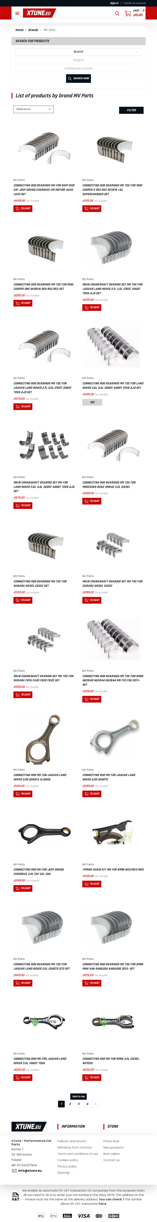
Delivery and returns (71, 1141)
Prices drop (111, 1141)
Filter (131, 110)
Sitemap (63, 1173)
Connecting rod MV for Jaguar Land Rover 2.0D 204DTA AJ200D (39, 777)
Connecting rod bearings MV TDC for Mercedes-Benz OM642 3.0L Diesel (108, 484)
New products (113, 1147)
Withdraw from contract (74, 1147)
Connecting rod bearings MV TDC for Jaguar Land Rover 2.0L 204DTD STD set (41, 966)
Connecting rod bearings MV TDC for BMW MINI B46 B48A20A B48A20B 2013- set (112, 966)
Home (19, 30)
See (92, 402)
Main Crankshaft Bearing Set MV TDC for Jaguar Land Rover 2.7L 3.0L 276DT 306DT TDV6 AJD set (112, 288)
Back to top (78, 1096)
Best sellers (111, 1154)
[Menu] (17, 13)
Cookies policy (67, 1160)
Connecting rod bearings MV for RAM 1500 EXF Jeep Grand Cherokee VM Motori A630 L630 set (43, 189)
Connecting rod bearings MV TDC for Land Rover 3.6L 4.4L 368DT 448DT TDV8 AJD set (112, 385)
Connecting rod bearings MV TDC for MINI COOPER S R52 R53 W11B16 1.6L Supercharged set (112, 189)
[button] (117, 13)
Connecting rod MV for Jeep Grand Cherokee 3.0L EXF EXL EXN (38, 871)
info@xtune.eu (30, 1171)
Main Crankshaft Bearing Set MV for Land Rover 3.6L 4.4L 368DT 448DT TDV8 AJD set (43, 486)
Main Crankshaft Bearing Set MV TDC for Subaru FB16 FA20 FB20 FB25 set (43, 678)
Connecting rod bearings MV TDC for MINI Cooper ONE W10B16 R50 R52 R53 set (43, 286)
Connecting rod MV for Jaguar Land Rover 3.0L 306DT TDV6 (39, 1061)
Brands (33, 30)
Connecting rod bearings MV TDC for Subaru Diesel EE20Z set (39, 583)
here (102, 1204)
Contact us (111, 1160)
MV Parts (19, 180)
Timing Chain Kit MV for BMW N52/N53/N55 (113, 869)
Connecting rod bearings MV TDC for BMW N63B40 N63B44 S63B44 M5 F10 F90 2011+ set (112, 680)
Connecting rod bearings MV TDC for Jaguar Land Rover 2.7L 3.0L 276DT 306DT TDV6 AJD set (42, 387)
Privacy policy (67, 1166)
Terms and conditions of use (77, 1154)
